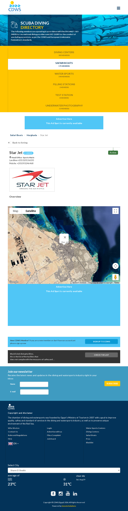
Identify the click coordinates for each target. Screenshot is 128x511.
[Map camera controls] (115, 266)
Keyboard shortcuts (79, 283)
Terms (116, 283)
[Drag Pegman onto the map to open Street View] (115, 277)
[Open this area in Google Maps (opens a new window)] (14, 282)
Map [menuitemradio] (15, 211)
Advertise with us (54, 431)
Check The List (101, 355)
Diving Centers (64, 53)
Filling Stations (64, 85)
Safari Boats (64, 64)
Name (12, 384)
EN (15, 443)
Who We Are (13, 428)
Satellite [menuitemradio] (30, 211)
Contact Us (13, 431)
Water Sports (64, 75)
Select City (13, 465)
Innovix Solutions (69, 506)
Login (49, 428)
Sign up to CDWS (101, 341)
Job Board (51, 439)
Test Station (64, 96)
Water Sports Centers (95, 428)
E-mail (12, 391)
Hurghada (31, 135)
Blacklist (89, 442)
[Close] (65, 237)
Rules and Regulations (17, 435)
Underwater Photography (64, 107)
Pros (88, 439)
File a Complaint (54, 435)
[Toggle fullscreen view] (115, 211)
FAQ (10, 439)
